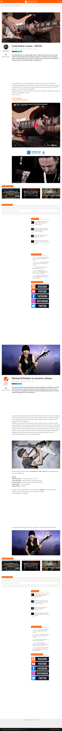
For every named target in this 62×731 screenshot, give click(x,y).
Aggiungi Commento (6, 56)
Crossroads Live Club (49, 527)
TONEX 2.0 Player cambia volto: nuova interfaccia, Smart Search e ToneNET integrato (10, 192)
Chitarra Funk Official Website (20, 100)
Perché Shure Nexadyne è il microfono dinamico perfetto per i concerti (41, 258)
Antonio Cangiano (13, 195)
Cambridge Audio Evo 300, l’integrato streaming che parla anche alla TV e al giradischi (51, 192)
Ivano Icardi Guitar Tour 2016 (31, 720)
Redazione (54, 195)
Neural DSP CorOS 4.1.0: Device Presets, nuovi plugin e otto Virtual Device (31, 192)
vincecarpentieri (6, 50)
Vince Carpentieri (16, 98)
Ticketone (35, 489)
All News (6, 5)
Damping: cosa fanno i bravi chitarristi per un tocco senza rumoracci (41, 263)
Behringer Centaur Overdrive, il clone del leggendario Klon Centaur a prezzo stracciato (41, 272)
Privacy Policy (23, 729)
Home (2, 5)
